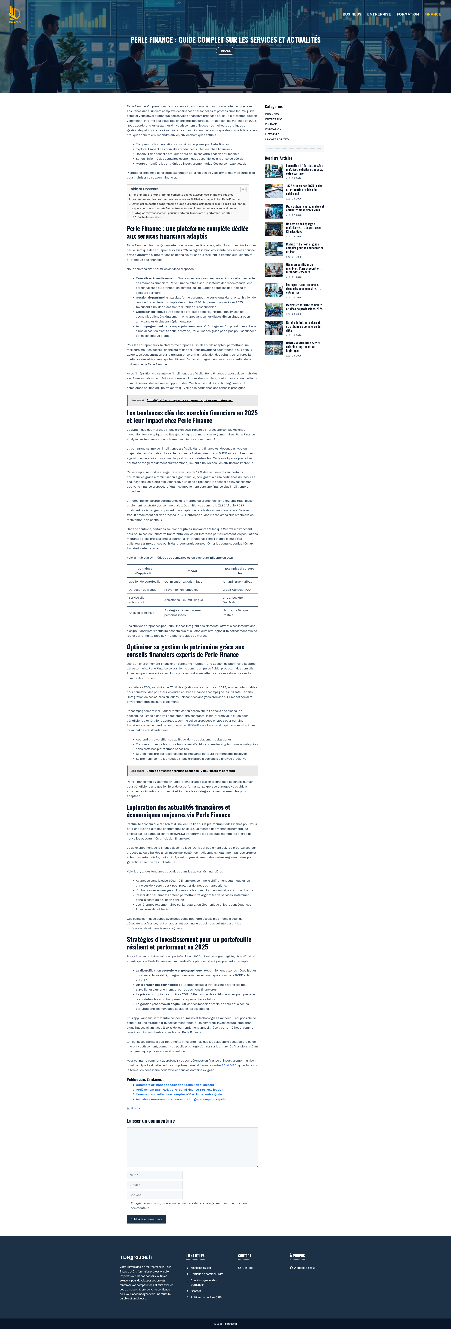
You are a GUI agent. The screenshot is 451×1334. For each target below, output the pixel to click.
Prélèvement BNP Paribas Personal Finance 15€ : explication (179, 1089)
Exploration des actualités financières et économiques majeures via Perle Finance (184, 208)
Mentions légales (201, 1267)
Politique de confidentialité (207, 1273)
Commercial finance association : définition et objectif (175, 1085)
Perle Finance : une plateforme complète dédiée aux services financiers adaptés (182, 194)
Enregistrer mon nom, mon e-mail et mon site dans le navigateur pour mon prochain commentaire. (189, 1206)
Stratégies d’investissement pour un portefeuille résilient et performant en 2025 (182, 213)
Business (352, 14)
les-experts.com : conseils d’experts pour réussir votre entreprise (303, 288)
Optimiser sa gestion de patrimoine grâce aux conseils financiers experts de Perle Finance (189, 203)
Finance (433, 14)
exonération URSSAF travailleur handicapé (198, 725)
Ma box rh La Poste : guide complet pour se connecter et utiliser (304, 248)
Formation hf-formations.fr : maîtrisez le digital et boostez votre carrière (304, 169)
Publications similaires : (151, 217)
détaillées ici (160, 909)
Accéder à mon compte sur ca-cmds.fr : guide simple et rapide (181, 1099)
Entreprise (379, 14)
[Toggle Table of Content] (242, 189)
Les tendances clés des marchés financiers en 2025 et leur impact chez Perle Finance (186, 199)
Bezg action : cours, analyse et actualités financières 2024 (305, 208)
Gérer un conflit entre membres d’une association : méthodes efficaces (304, 268)
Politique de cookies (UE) (206, 1297)
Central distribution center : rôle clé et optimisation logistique (304, 347)
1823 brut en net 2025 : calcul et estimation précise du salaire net (304, 189)
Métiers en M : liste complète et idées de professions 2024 (304, 307)
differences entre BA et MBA (216, 1065)
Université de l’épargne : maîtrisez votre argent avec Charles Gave (303, 228)
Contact (196, 1291)
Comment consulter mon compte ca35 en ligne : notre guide (179, 1094)
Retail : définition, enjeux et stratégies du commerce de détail (303, 326)
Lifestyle (272, 134)
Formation (408, 14)
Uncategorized (277, 139)
